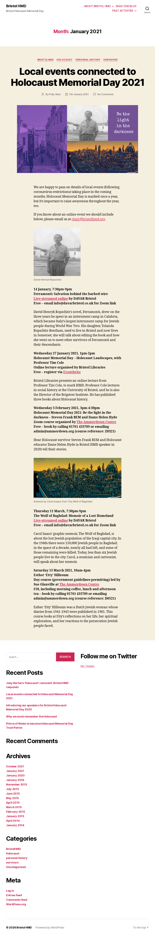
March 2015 (14, 807)
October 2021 (15, 766)
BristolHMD (45, 59)
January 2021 (15, 771)
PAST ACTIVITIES (122, 10)
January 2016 (15, 780)
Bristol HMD (16, 6)
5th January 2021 (79, 94)
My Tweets (87, 666)
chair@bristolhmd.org (88, 219)
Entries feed (14, 895)
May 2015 (12, 798)
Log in (10, 890)
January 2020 (15, 775)
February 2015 (15, 811)
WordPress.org (16, 904)
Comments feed (16, 899)
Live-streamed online (51, 299)
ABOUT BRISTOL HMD (97, 6)
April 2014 (13, 820)
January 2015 (15, 816)
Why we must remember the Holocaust (31, 716)
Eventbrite (72, 372)
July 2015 (12, 789)
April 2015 (13, 802)
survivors (110, 59)
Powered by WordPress (49, 927)
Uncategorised (16, 867)
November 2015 (16, 784)
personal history (88, 59)
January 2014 (15, 825)
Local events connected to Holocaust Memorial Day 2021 (77, 76)
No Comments (105, 94)
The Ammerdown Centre (96, 422)
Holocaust (65, 59)
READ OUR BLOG (126, 6)
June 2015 (13, 793)
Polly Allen (55, 94)
